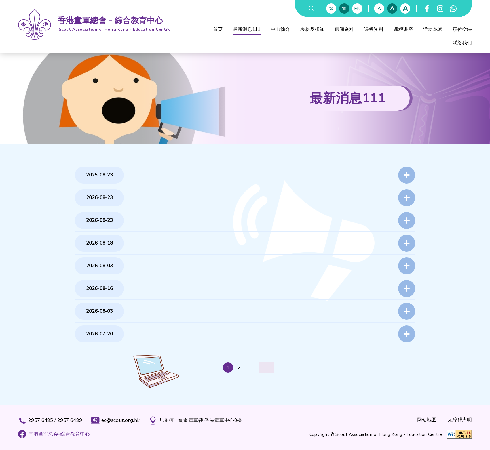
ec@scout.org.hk (120, 420)
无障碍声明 (460, 420)
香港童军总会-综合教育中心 (59, 434)
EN (357, 8)
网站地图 (426, 420)
